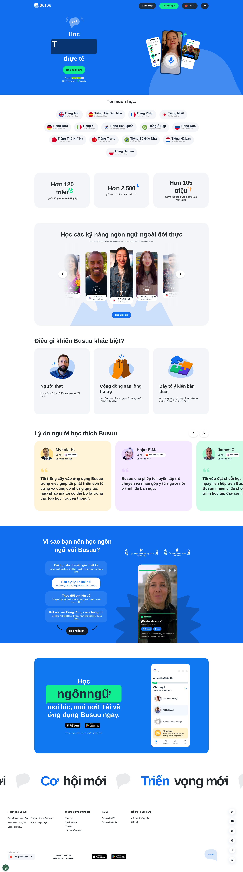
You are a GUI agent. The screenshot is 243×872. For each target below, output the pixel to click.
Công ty (68, 818)
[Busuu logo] (42, 6)
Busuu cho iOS (109, 818)
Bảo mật (69, 858)
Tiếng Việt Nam (20, 857)
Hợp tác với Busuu (73, 830)
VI (190, 6)
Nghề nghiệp (71, 822)
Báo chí (68, 826)
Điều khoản (58, 858)
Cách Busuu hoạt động (18, 818)
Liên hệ (134, 822)
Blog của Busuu (15, 827)
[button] (74, 22)
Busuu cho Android (110, 822)
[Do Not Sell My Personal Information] (5, 867)
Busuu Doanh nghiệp (17, 823)
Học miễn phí (169, 6)
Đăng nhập (147, 6)
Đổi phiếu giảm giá (39, 823)
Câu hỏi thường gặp (140, 818)
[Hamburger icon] (205, 6)
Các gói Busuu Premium (42, 818)
